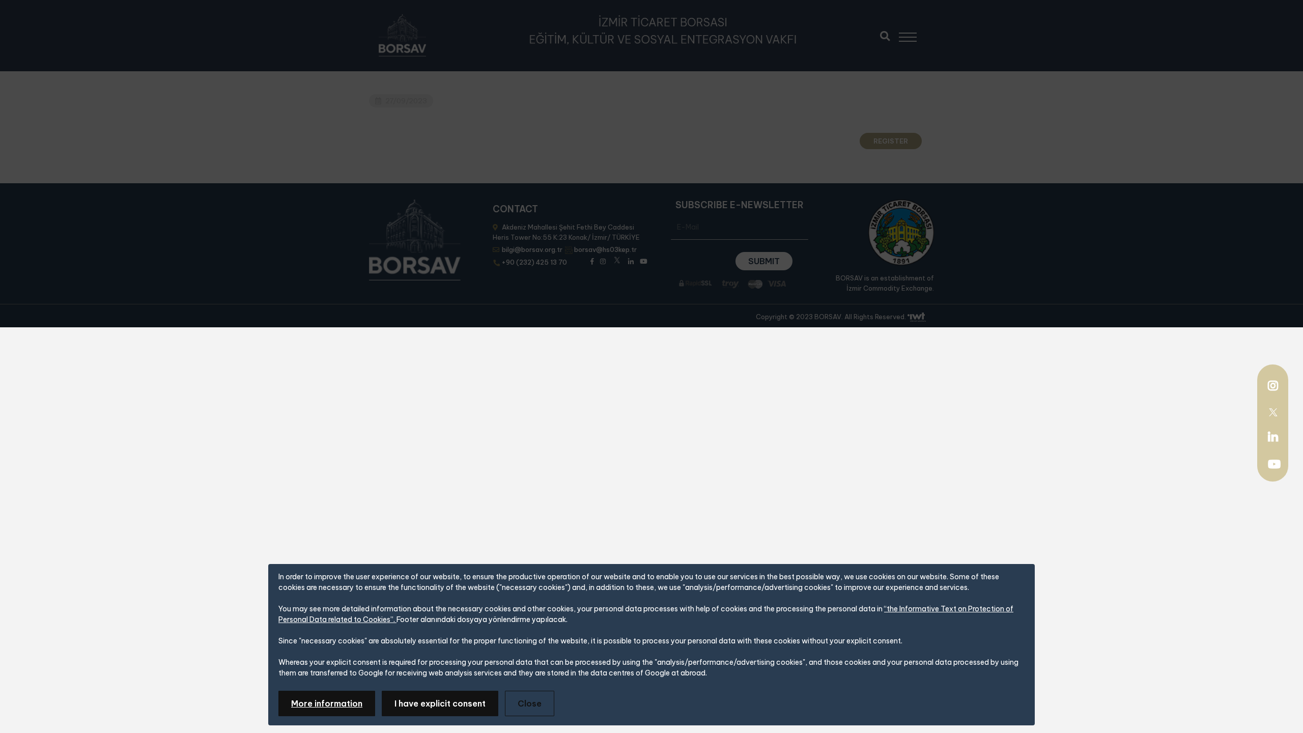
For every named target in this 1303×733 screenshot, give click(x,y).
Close (530, 703)
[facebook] (592, 260)
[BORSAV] (402, 36)
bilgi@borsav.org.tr (532, 249)
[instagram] (1273, 387)
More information (326, 703)
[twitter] (1273, 411)
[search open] (885, 35)
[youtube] (1274, 465)
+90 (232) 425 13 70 (534, 262)
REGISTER (890, 141)
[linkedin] (1273, 436)
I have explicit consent (440, 703)
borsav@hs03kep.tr (605, 249)
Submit (764, 261)
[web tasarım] (917, 317)
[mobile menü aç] (912, 33)
